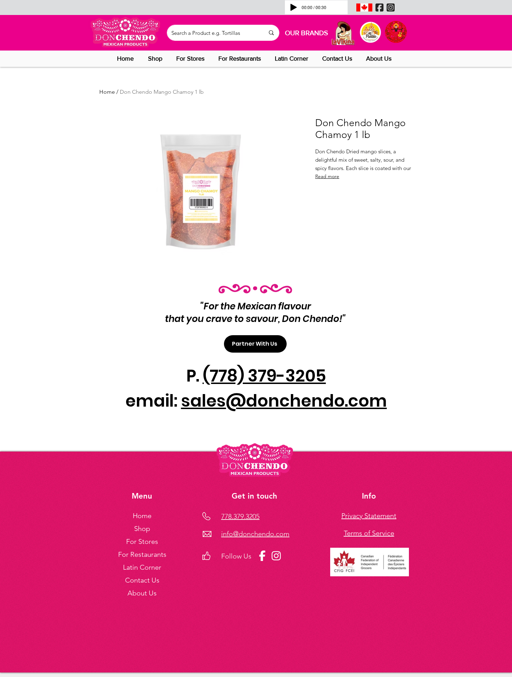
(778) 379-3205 (264, 375)
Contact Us (142, 580)
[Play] (293, 7)
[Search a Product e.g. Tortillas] (271, 32)
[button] (157, 59)
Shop (142, 528)
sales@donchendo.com (284, 401)
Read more (327, 176)
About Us (142, 593)
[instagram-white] (276, 556)
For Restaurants (142, 554)
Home (107, 92)
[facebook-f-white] (262, 556)
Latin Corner (142, 567)
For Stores (142, 541)
